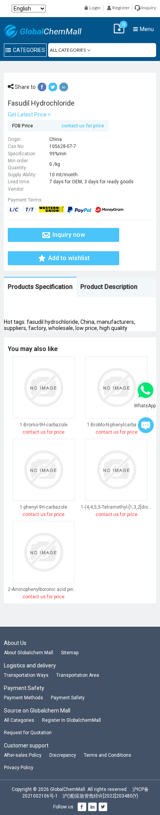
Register (120, 7)
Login (95, 7)
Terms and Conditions (107, 755)
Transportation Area (77, 675)
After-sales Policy (23, 755)
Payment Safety (68, 697)
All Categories (19, 720)
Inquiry (148, 7)
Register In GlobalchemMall (71, 720)
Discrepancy (62, 755)
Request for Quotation (28, 732)
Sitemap (69, 652)
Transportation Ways (26, 675)
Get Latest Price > (29, 114)
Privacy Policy (18, 767)
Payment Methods (23, 697)
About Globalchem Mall (28, 652)
